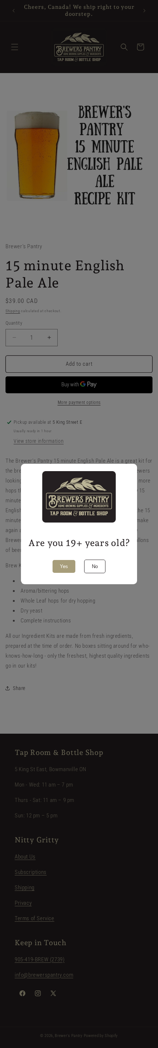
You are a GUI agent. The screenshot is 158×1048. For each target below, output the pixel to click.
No (95, 566)
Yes (64, 566)
